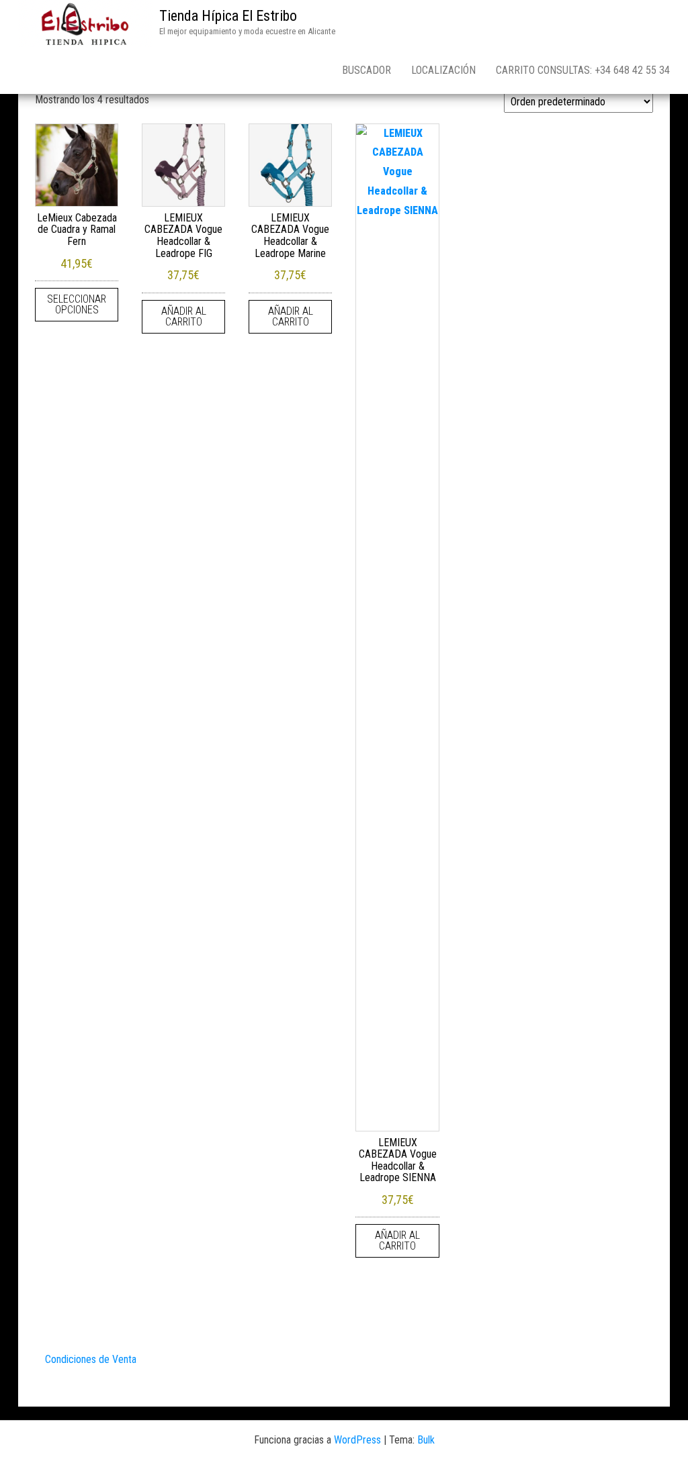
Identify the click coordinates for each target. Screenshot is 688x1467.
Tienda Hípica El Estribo (228, 15)
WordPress (357, 1439)
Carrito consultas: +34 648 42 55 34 (583, 70)
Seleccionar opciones (76, 304)
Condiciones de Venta (90, 1359)
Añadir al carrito (183, 316)
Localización (443, 70)
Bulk (426, 1439)
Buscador (366, 70)
